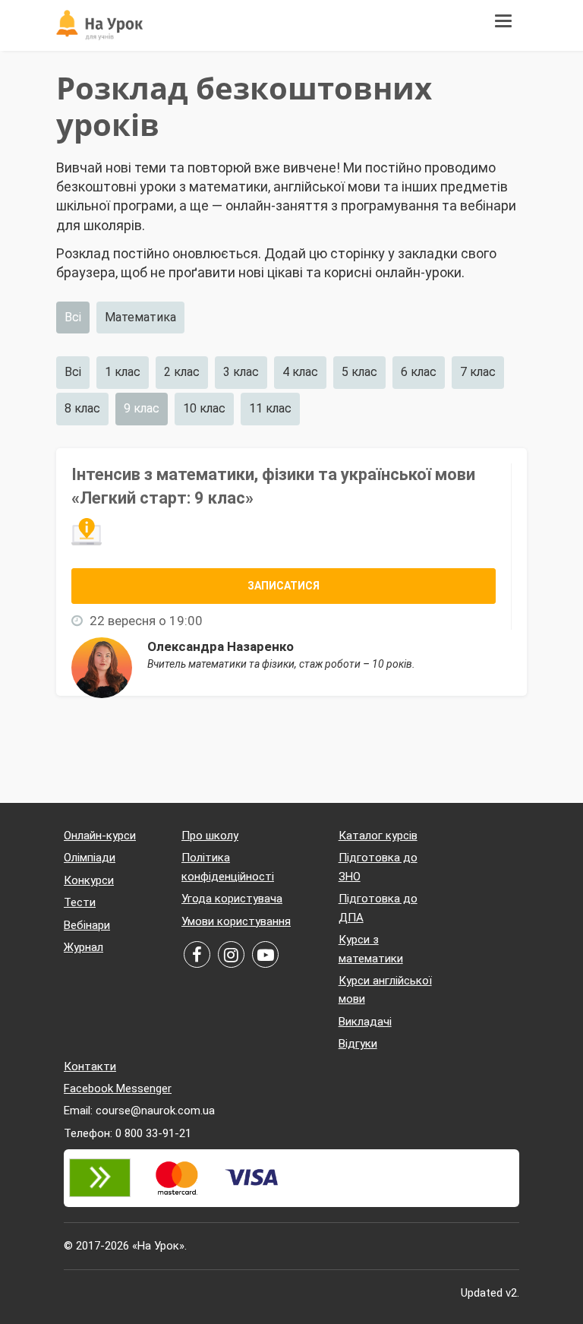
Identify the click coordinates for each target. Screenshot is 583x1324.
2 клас (182, 372)
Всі (73, 317)
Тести (80, 902)
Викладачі (365, 1022)
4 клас (300, 372)
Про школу (209, 835)
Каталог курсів (378, 835)
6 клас (418, 372)
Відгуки (358, 1044)
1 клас (122, 372)
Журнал (83, 947)
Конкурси (89, 880)
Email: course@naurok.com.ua (139, 1110)
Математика (140, 317)
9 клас (141, 408)
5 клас (359, 372)
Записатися (283, 586)
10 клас (204, 408)
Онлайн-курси (100, 835)
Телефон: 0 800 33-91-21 (127, 1133)
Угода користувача (231, 898)
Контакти (90, 1066)
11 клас (270, 408)
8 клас (82, 408)
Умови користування (236, 921)
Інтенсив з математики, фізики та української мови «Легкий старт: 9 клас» (273, 486)
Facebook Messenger (118, 1088)
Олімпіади (89, 857)
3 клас (241, 372)
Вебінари (87, 925)
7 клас (478, 372)
